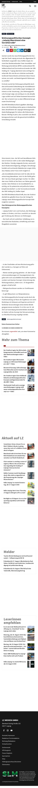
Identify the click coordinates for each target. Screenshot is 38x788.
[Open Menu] (35, 6)
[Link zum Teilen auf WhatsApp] (14, 50)
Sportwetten (6, 756)
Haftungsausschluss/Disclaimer (11, 761)
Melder (4, 33)
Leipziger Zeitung (6, 1)
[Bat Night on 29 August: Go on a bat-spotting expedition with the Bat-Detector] (30, 501)
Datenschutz (6, 764)
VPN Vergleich (6, 750)
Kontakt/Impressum (8, 735)
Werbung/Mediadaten (8, 741)
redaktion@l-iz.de (25, 28)
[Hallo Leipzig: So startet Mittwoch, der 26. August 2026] (30, 664)
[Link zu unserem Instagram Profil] (7, 730)
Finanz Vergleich (7, 753)
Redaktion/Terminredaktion (10, 738)
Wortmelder (11, 33)
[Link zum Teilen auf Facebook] (7, 50)
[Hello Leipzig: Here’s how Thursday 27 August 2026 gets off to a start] (30, 493)
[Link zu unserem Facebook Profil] (4, 730)
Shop (21, 1)
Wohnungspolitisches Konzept (14, 319)
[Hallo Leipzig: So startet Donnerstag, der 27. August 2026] (30, 485)
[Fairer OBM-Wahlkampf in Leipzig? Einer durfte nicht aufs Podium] (30, 656)
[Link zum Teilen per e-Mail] (29, 50)
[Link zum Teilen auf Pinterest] (11, 50)
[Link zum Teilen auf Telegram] (18, 50)
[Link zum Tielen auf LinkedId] (22, 50)
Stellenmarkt (15, 1)
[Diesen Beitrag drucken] (25, 50)
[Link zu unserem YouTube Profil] (11, 730)
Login (35, 1)
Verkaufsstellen (7, 744)
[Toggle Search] (30, 6)
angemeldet (13, 331)
